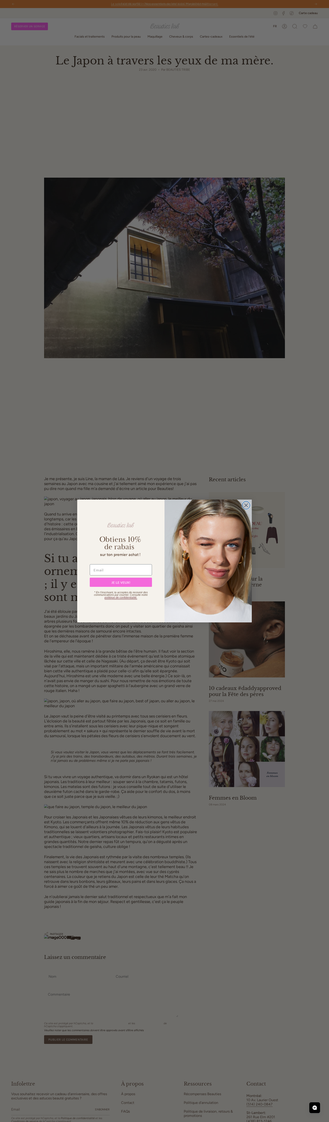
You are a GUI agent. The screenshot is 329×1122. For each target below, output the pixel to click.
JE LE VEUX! (120, 582)
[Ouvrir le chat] (314, 1107)
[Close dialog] (246, 505)
